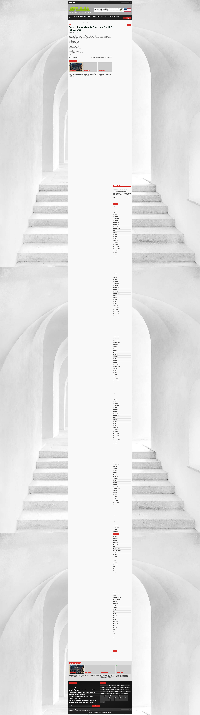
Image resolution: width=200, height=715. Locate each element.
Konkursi (115, 589)
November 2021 (116, 313)
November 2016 (116, 435)
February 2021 (116, 332)
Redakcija (70, 32)
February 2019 (116, 380)
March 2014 (115, 500)
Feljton (114, 560)
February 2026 (116, 218)
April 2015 (115, 474)
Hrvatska (115, 568)
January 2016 (115, 456)
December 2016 (116, 433)
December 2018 (116, 384)
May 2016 (115, 447)
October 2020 (115, 340)
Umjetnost (115, 641)
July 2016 (115, 443)
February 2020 (116, 356)
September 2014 (116, 488)
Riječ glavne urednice (79, 709)
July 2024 (115, 252)
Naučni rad (115, 601)
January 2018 (115, 407)
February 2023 (116, 283)
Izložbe (114, 578)
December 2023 (116, 267)
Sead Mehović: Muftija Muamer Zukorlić (121, 201)
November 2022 (116, 289)
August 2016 (115, 441)
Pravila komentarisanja (73, 710)
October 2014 (115, 486)
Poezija (81, 16)
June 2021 (115, 323)
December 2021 (116, 311)
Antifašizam (115, 538)
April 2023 (115, 279)
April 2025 (115, 238)
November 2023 (116, 269)
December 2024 (116, 246)
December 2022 (116, 287)
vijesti (73, 54)
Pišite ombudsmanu (82, 710)
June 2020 (115, 348)
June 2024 (115, 254)
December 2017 (116, 409)
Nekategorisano (116, 603)
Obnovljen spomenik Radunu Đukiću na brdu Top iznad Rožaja (105, 67)
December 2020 (116, 336)
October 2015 (115, 462)
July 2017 (115, 419)
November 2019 (116, 362)
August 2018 (115, 393)
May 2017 (115, 423)
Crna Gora (115, 552)
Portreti (106, 16)
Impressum (86, 709)
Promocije (115, 615)
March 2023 (115, 281)
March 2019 (115, 378)
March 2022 (115, 305)
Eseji (102, 16)
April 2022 (115, 303)
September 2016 (116, 439)
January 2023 (115, 285)
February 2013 (116, 527)
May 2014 (115, 496)
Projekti (114, 613)
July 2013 (115, 517)
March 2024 (115, 260)
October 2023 (115, 271)
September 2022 (116, 293)
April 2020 (115, 352)
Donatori (89, 710)
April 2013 (115, 523)
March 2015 (115, 476)
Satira (114, 629)
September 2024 (116, 248)
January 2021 (115, 334)
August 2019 (115, 368)
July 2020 (115, 346)
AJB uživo (128, 18)
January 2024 (115, 265)
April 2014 (115, 498)
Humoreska (115, 570)
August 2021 (115, 319)
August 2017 (115, 417)
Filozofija (115, 562)
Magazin (89, 16)
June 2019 (115, 372)
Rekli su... (117, 697)
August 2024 (115, 250)
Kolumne (94, 16)
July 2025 (115, 232)
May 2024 (115, 256)
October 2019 (115, 364)
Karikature (115, 583)
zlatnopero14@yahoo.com (74, 41)
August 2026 (115, 206)
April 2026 (115, 214)
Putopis (114, 619)
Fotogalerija (115, 564)
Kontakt (90, 709)
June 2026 (115, 210)
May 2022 (115, 301)
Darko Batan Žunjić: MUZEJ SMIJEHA (120, 191)
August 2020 (115, 344)
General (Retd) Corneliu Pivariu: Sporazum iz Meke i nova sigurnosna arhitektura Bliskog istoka (122, 194)
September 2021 (116, 317)
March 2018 (115, 403)
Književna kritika (116, 585)
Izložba (114, 576)
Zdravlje (117, 16)
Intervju (98, 16)
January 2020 (115, 358)
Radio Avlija (115, 621)
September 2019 (116, 366)
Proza (85, 16)
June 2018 (115, 397)
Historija (114, 566)
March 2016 (115, 452)
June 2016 (115, 445)
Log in (114, 653)
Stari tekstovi (115, 635)
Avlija (73, 709)
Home (74, 16)
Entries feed (115, 655)
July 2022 (115, 297)
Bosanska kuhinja (116, 548)
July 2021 (115, 321)
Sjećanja (114, 631)
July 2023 (115, 273)
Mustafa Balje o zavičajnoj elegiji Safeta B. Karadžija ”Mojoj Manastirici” (83, 702)
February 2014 (116, 502)
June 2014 (115, 494)
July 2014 (115, 492)
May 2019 (115, 374)
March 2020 (115, 354)
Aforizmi (115, 536)
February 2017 (116, 429)
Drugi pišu (115, 554)
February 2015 (116, 478)
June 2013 (115, 519)
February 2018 (116, 405)
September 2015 (116, 464)
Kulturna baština (112, 16)
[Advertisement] (112, 9)
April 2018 (115, 401)
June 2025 (115, 234)
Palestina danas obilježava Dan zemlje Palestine (101, 57)
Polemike (115, 607)
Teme (114, 639)
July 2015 (115, 468)
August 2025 (115, 230)
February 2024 (116, 262)
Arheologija (115, 544)
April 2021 (115, 328)
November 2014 (116, 484)
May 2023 (115, 277)
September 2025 (116, 228)
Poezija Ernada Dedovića (74, 57)
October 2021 (115, 315)
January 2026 (115, 220)
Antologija (115, 540)
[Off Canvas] (69, 17)
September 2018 (116, 391)
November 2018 (116, 386)
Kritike (114, 591)
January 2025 (115, 244)
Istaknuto (71, 70)
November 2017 (116, 411)
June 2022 (115, 299)
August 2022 (115, 295)
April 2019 (115, 376)
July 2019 (115, 370)
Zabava (114, 646)
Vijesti (77, 16)
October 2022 (115, 291)
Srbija (114, 633)
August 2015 (115, 466)
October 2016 (115, 437)
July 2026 (115, 208)
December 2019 (116, 360)
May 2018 (115, 399)
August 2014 (115, 490)
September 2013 (116, 512)
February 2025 (116, 242)
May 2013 (115, 521)
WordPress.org (116, 659)
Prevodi (114, 611)
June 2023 (115, 275)
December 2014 (116, 482)
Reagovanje (115, 623)
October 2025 (115, 226)
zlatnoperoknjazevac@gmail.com (75, 40)
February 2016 (116, 454)
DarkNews (104, 712)
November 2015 (116, 460)
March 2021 (115, 330)
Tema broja (115, 637)
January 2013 (115, 529)
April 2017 (115, 425)
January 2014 (115, 504)
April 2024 (115, 258)
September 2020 (116, 342)
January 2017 (115, 431)
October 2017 (115, 413)
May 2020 (115, 350)
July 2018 (115, 395)
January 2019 (115, 382)
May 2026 (115, 212)
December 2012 (116, 531)
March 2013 (115, 525)
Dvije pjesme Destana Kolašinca (75, 698)
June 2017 (115, 421)
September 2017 (116, 415)
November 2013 (116, 508)
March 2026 (115, 216)
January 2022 (115, 309)
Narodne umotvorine (117, 599)
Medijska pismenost (117, 597)
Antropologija (115, 542)
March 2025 (115, 240)
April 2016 (115, 449)
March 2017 (115, 427)
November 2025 (116, 224)
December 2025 (116, 222)
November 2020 (116, 338)
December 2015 (116, 458)
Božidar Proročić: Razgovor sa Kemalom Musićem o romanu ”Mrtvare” (83, 700)
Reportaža (115, 627)
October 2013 (115, 510)
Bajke (114, 546)
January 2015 (115, 480)
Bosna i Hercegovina (117, 550)
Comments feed (116, 657)
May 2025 (115, 236)
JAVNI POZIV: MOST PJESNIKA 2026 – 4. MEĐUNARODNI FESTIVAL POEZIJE (76, 67)
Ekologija (115, 556)
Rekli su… (115, 625)
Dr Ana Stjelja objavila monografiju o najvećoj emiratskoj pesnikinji (90, 67)
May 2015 (115, 472)
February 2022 (116, 307)
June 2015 (115, 470)
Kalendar (115, 580)
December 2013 (116, 506)
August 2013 (115, 515)
